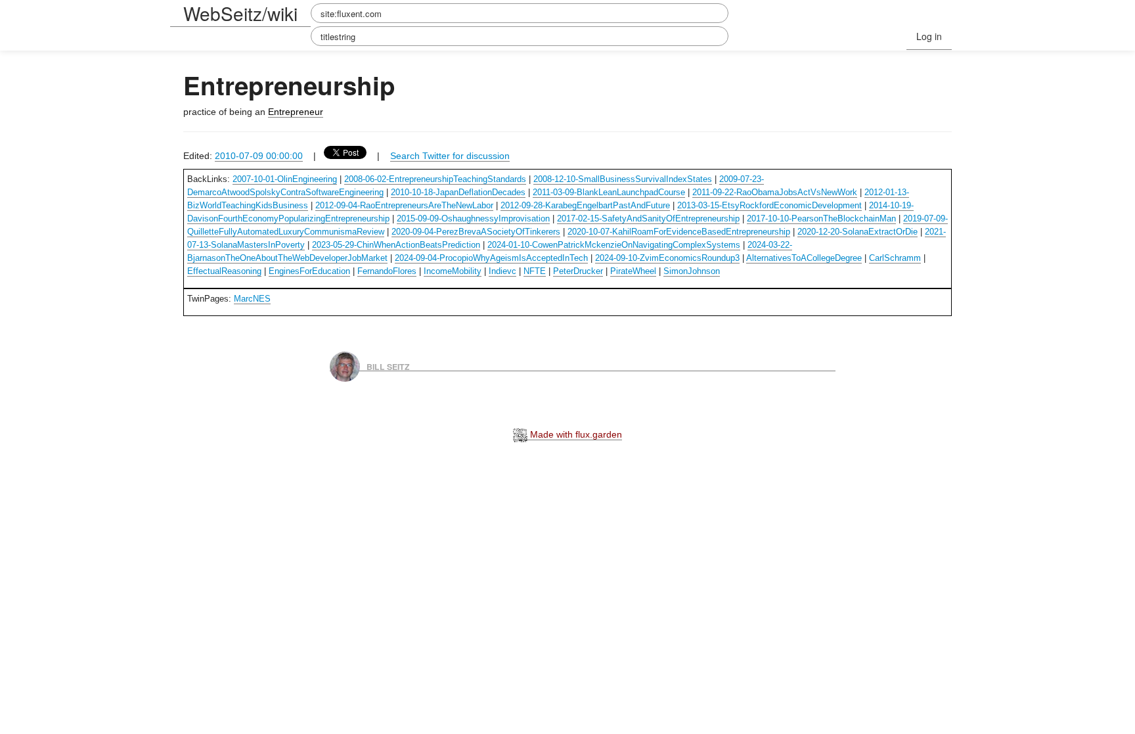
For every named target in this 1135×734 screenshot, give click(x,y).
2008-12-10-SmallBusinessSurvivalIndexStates (622, 179)
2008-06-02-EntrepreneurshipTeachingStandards (435, 179)
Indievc (502, 271)
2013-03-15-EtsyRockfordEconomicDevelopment (769, 205)
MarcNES (252, 299)
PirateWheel (633, 271)
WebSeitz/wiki (240, 13)
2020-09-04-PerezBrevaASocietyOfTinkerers (475, 232)
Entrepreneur (295, 111)
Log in (929, 36)
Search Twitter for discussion (450, 155)
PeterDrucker (578, 271)
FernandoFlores (386, 271)
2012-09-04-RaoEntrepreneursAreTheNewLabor (404, 205)
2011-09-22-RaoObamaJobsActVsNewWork (774, 192)
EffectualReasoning (224, 271)
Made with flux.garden (574, 434)
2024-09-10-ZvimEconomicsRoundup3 (667, 258)
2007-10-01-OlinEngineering (285, 179)
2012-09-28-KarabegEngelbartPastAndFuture (585, 205)
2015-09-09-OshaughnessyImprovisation (473, 218)
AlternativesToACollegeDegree (804, 258)
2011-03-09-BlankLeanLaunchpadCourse (609, 192)
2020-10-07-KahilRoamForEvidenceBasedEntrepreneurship (679, 232)
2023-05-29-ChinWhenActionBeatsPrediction (396, 245)
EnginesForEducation (309, 271)
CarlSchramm (895, 258)
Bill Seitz (388, 366)
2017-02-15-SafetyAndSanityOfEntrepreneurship (648, 218)
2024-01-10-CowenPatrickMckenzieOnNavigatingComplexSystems (613, 245)
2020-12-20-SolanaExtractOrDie (857, 232)
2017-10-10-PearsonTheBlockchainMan (821, 218)
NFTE (534, 271)
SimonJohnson (691, 271)
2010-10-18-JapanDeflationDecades (458, 192)
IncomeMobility (452, 271)
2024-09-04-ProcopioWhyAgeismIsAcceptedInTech (491, 258)
